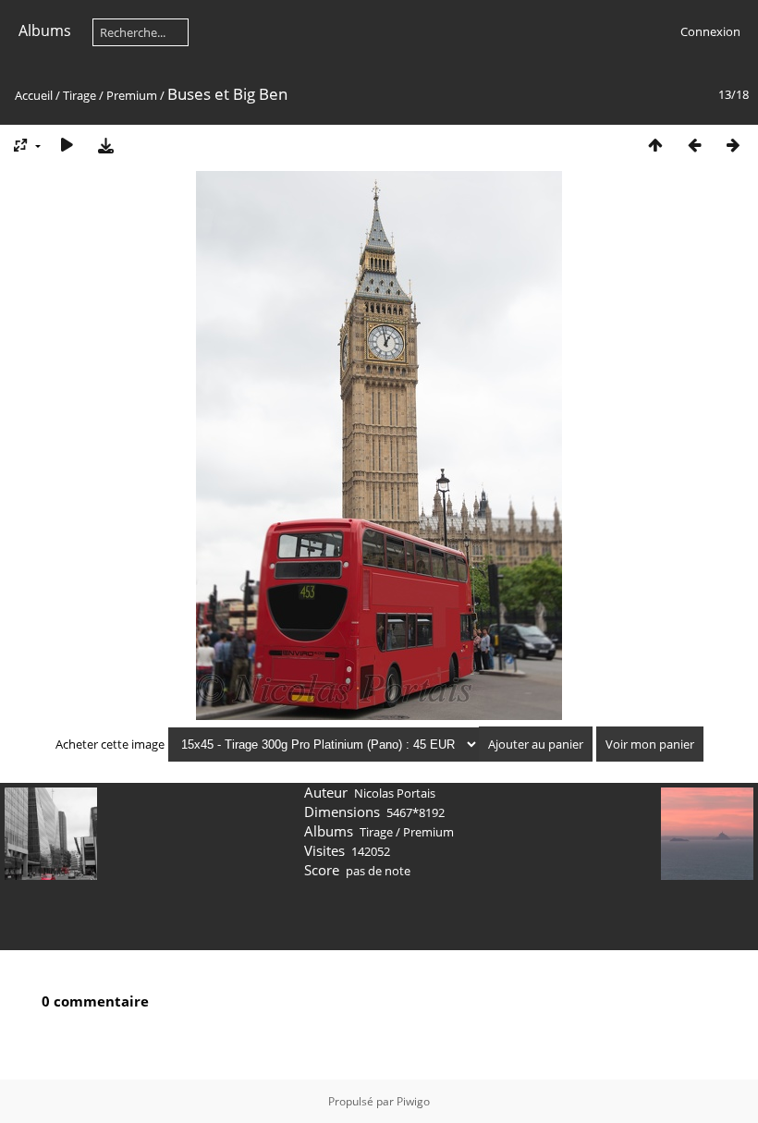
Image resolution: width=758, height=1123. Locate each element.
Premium (131, 95)
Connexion (710, 31)
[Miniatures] (655, 144)
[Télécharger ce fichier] (105, 144)
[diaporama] (66, 144)
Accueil (34, 95)
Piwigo (413, 1101)
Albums (44, 30)
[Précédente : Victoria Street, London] (694, 144)
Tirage (79, 95)
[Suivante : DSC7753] (733, 144)
